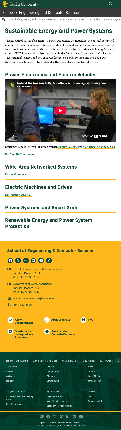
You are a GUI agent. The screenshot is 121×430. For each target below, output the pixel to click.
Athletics (9, 371)
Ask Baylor (10, 375)
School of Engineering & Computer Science (50, 250)
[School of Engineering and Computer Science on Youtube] (41, 260)
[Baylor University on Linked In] (67, 418)
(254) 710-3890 (22, 304)
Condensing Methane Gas (99, 146)
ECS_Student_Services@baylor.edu (33, 298)
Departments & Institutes (71, 19)
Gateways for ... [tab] (108, 360)
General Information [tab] (17, 360)
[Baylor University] (20, 4)
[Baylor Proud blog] (41, 418)
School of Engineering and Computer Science (41, 12)
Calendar (51, 366)
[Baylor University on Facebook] (47, 418)
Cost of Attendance (14, 403)
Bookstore (10, 380)
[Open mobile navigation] (117, 4)
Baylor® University (57, 422)
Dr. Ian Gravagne (15, 174)
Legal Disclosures (54, 396)
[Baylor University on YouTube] (80, 418)
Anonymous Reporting (15, 391)
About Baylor (11, 366)
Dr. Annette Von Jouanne (20, 154)
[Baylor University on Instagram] (54, 418)
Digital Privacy (52, 391)
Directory (51, 375)
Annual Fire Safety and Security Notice (19, 397)
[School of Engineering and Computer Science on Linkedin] (33, 260)
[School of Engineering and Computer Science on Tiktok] (49, 260)
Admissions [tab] (89, 360)
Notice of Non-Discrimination (59, 405)
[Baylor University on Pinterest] (74, 418)
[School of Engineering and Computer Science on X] (18, 260)
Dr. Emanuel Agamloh (18, 194)
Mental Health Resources (57, 400)
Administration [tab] (70, 360)
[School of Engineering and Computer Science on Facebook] (10, 260)
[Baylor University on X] (61, 418)
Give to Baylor (53, 380)
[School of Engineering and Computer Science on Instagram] (26, 260)
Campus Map (53, 371)
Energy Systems (68, 146)
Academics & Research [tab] (45, 360)
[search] (109, 4)
